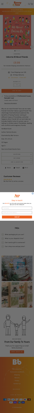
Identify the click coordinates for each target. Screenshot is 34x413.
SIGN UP (16, 217)
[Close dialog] (32, 193)
